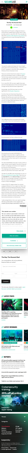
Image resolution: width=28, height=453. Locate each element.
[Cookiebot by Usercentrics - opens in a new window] (20, 206)
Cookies (15, 449)
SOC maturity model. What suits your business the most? (10, 347)
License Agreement (6, 449)
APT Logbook (19, 428)
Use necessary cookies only (14, 245)
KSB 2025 (18, 432)
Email (16, 273)
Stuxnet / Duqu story (14, 91)
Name (2, 273)
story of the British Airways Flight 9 (11, 175)
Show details (20, 231)
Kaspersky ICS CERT (6, 433)
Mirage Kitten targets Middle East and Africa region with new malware (12, 376)
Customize (13, 240)
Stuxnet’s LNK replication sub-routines (15, 35)
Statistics (3, 430)
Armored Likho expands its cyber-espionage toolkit (14, 372)
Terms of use (13, 447)
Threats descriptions (6, 432)
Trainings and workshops (10, 342)
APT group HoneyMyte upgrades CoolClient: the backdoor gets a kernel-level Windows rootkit (13, 361)
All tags (17, 426)
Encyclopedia (19, 430)
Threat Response (5, 426)
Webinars (3, 428)
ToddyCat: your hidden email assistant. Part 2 (12, 381)
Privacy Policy (5, 447)
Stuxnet (23, 73)
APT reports (14, 19)
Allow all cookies (14, 235)
